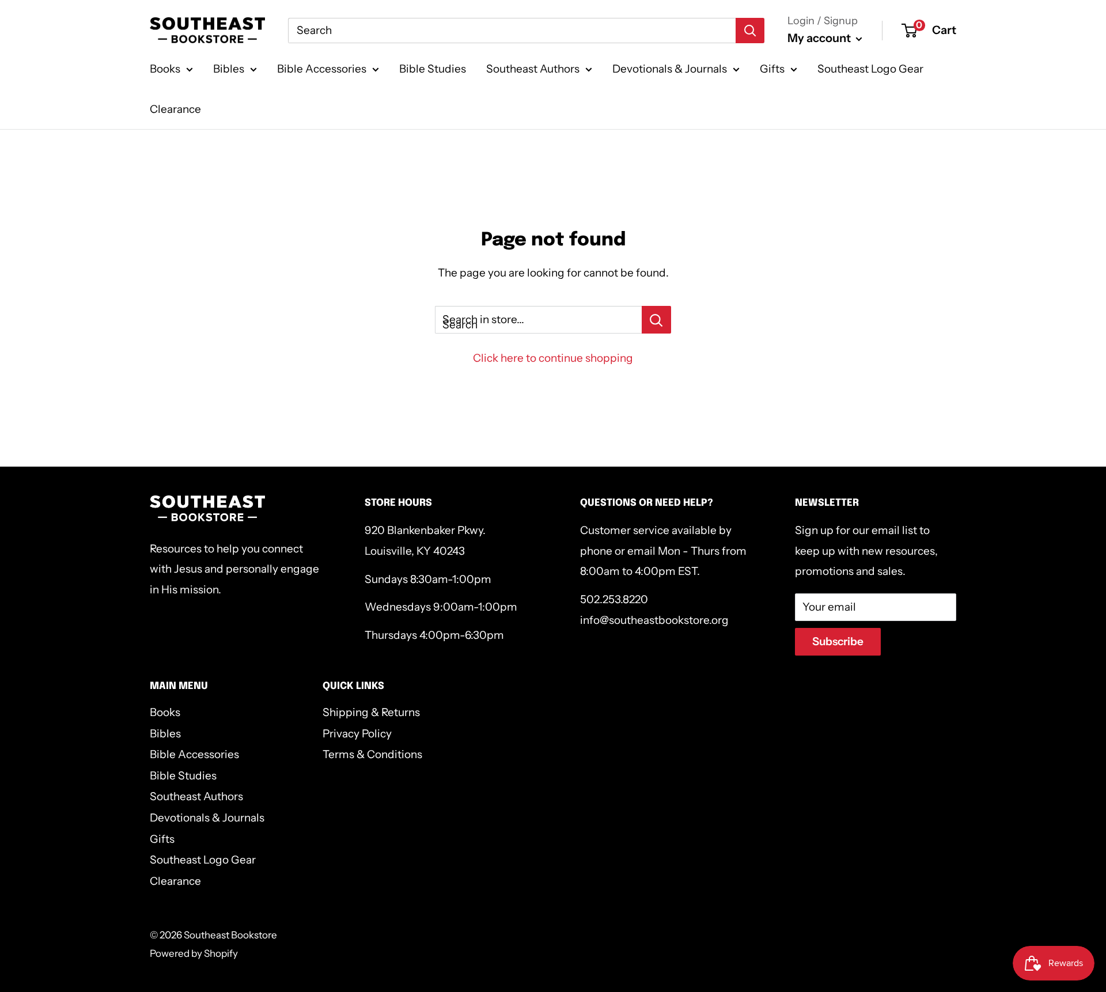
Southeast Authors (532, 68)
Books (165, 68)
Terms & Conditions (372, 754)
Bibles (228, 68)
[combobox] (512, 30)
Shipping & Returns (371, 712)
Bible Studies (432, 68)
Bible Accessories (321, 68)
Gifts (772, 68)
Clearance (175, 109)
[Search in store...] (656, 320)
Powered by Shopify (194, 953)
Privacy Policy (357, 733)
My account (820, 38)
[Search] (750, 30)
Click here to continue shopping (553, 358)
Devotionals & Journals (669, 68)
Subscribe (837, 641)
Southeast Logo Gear (870, 68)
